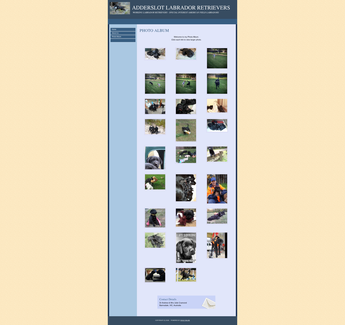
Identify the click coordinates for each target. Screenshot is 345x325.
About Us (115, 33)
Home (114, 29)
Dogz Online (185, 320)
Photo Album (116, 37)
